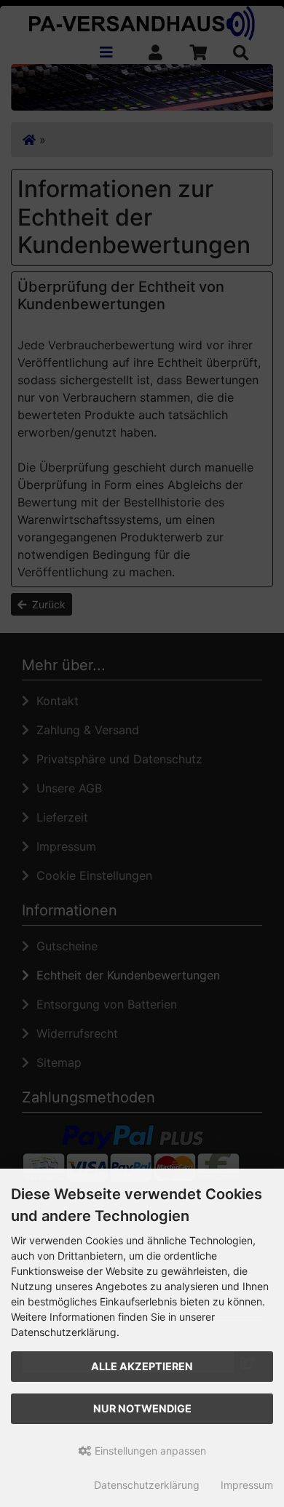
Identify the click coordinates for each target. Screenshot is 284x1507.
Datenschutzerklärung (147, 1485)
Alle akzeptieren (142, 1366)
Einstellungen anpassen (149, 1450)
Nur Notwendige (142, 1408)
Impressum (247, 1485)
